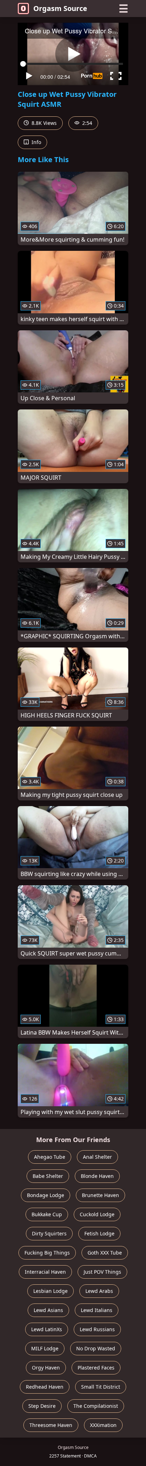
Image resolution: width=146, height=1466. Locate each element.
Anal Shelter (97, 1156)
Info (35, 142)
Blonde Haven (97, 1176)
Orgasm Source (60, 8)
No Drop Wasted (95, 1348)
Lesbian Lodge (50, 1291)
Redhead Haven (44, 1386)
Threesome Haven (50, 1425)
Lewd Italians (96, 1310)
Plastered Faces (96, 1367)
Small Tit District (100, 1386)
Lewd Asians (48, 1310)
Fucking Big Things (47, 1252)
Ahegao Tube (49, 1156)
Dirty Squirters (49, 1233)
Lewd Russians (97, 1329)
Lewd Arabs (99, 1291)
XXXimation (103, 1425)
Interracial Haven (45, 1271)
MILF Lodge (44, 1348)
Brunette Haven (100, 1195)
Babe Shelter (48, 1176)
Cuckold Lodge (97, 1214)
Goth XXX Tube (105, 1252)
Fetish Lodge (99, 1233)
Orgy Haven (46, 1367)
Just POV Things (102, 1271)
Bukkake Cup (47, 1214)
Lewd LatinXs (46, 1329)
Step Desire (42, 1405)
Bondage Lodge (45, 1195)
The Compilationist (95, 1405)
